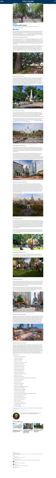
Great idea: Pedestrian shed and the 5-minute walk (28, 431)
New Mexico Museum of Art (21, 121)
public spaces (24, 410)
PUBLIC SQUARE (28, 1)
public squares (19, 410)
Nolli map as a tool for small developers (17, 431)
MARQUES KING (15, 432)
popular (28, 410)
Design (14, 423)
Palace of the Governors (31, 120)
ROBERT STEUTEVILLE (16, 27)
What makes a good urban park (38, 431)
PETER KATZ (35, 432)
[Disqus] (28, 443)
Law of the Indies (25, 33)
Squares (15, 410)
